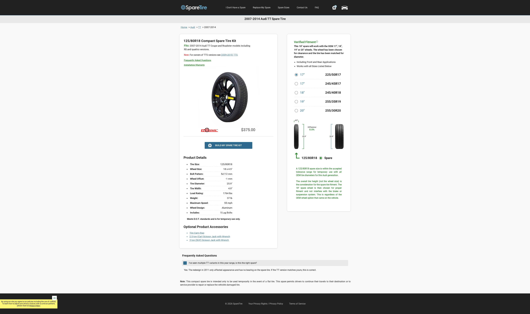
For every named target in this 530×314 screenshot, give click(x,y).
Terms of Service (297, 303)
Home (184, 27)
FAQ (317, 7)
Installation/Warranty (194, 65)
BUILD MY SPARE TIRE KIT (228, 145)
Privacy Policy (34, 306)
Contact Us (302, 7)
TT (199, 27)
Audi (192, 27)
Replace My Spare (261, 7)
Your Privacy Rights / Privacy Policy (265, 303)
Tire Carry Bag (197, 233)
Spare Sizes (283, 7)
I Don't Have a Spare (235, 7)
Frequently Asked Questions (197, 60)
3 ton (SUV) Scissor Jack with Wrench (209, 240)
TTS (229, 55)
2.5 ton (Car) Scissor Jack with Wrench (210, 236)
